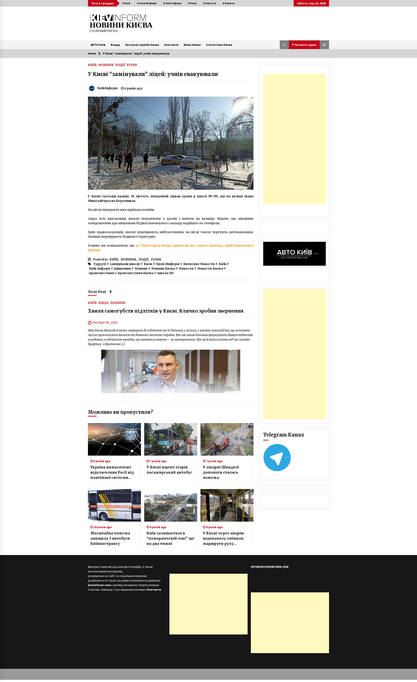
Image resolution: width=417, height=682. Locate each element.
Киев (148, 264)
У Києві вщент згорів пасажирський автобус (169, 469)
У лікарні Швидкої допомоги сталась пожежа (221, 472)
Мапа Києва (192, 45)
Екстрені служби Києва (142, 45)
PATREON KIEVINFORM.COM (269, 567)
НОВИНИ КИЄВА (121, 25)
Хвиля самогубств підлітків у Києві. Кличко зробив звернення (165, 311)
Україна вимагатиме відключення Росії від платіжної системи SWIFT (112, 472)
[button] (284, 44)
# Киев (192, 3)
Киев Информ (167, 264)
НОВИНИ (106, 64)
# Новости (209, 3)
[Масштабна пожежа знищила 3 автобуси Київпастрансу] (114, 505)
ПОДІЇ (120, 64)
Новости (186, 268)
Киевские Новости (199, 264)
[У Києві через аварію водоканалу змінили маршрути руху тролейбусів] (226, 505)
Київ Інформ (99, 268)
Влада (115, 45)
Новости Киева (210, 268)
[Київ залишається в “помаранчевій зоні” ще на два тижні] (170, 505)
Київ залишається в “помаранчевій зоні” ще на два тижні (170, 538)
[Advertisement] (294, 139)
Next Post (97, 292)
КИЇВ (92, 64)
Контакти (171, 45)
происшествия (101, 273)
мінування (122, 268)
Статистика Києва (219, 45)
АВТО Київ (98, 45)
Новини (141, 268)
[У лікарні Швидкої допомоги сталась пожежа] (226, 439)
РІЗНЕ (132, 64)
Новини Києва (163, 268)
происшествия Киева (136, 273)
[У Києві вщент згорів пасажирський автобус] (170, 439)
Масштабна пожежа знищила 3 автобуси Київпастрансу (110, 538)
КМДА (103, 302)
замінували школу (125, 264)
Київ (222, 264)
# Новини (229, 3)
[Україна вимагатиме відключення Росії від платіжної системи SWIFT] (114, 439)
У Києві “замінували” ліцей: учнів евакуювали (153, 74)
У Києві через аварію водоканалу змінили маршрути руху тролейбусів (223, 538)
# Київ (126, 3)
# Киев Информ (147, 3)
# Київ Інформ (172, 3)
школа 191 (165, 273)
